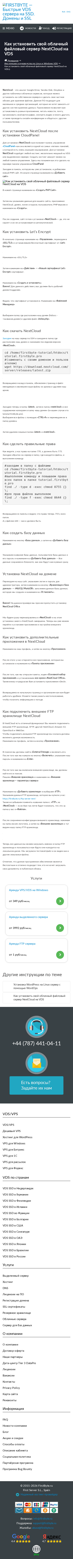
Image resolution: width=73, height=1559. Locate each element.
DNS (5, 1288)
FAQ (5, 1419)
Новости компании (15, 1426)
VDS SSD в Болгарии (16, 1219)
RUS (63, 12)
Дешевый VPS (12, 1131)
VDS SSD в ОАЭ (12, 1238)
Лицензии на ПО (13, 1294)
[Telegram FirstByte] (17, 1495)
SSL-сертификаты (14, 1307)
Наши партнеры (13, 1357)
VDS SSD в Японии (14, 1244)
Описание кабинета (15, 1450)
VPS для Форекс (13, 1168)
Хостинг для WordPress (17, 1137)
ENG (68, 12)
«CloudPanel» (9, 146)
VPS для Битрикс (13, 1149)
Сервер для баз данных (17, 1325)
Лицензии (9, 1369)
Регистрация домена (16, 1300)
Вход (46, 28)
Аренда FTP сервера (22, 943)
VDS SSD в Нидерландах (18, 1188)
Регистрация (64, 28)
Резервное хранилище (17, 1313)
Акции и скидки (13, 1438)
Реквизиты (10, 1400)
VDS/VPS (8, 1125)
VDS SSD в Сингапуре (16, 1232)
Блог (6, 1432)
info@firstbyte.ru (42, 1519)
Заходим (7, 338)
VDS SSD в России (14, 1256)
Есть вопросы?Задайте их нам (36, 1085)
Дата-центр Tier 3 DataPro (19, 1363)
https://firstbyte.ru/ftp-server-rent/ (19, 799)
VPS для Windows (14, 1143)
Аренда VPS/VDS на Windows (28, 890)
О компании (10, 1344)
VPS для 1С (10, 1156)
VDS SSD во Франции (16, 1213)
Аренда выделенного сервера (28, 917)
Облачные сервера (14, 1319)
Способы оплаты (13, 1444)
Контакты (9, 1382)
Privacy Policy (11, 1388)
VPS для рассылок (14, 1162)
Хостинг (8, 1282)
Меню (10, 28)
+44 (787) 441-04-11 (36, 1043)
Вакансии (9, 1375)
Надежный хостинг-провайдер (39, 1494)
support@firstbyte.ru (45, 1523)
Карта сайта (10, 1394)
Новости (30, 28)
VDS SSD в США (13, 1225)
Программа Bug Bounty (17, 1469)
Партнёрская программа (18, 1463)
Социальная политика (17, 1457)
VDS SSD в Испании (15, 1207)
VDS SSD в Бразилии (16, 1250)
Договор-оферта (13, 1351)
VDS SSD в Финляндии (17, 1201)
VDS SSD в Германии (15, 1194)
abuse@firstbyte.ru (43, 1528)
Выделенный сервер (16, 1276)
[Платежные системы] (36, 1507)
